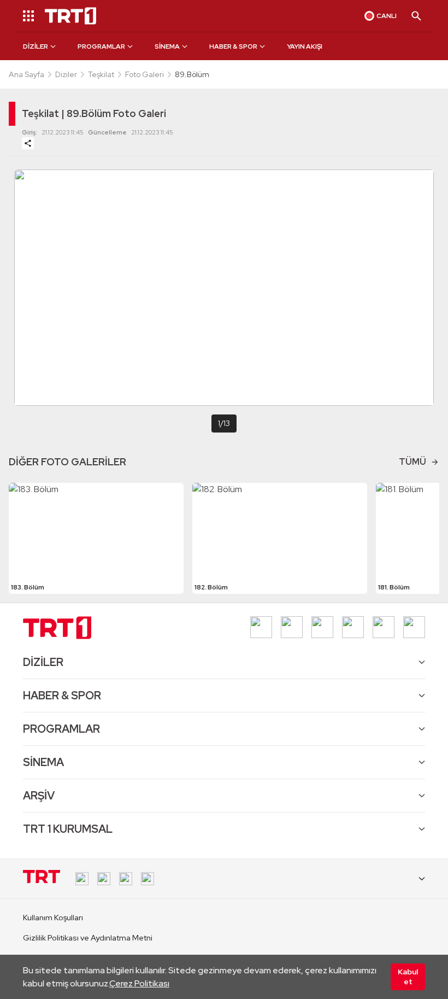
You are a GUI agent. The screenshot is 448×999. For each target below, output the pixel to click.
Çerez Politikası (139, 983)
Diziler (66, 74)
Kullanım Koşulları (53, 917)
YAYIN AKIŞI (304, 46)
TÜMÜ (412, 462)
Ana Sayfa (26, 74)
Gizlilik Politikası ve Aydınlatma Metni (87, 938)
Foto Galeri (144, 74)
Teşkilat (101, 74)
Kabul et (408, 976)
